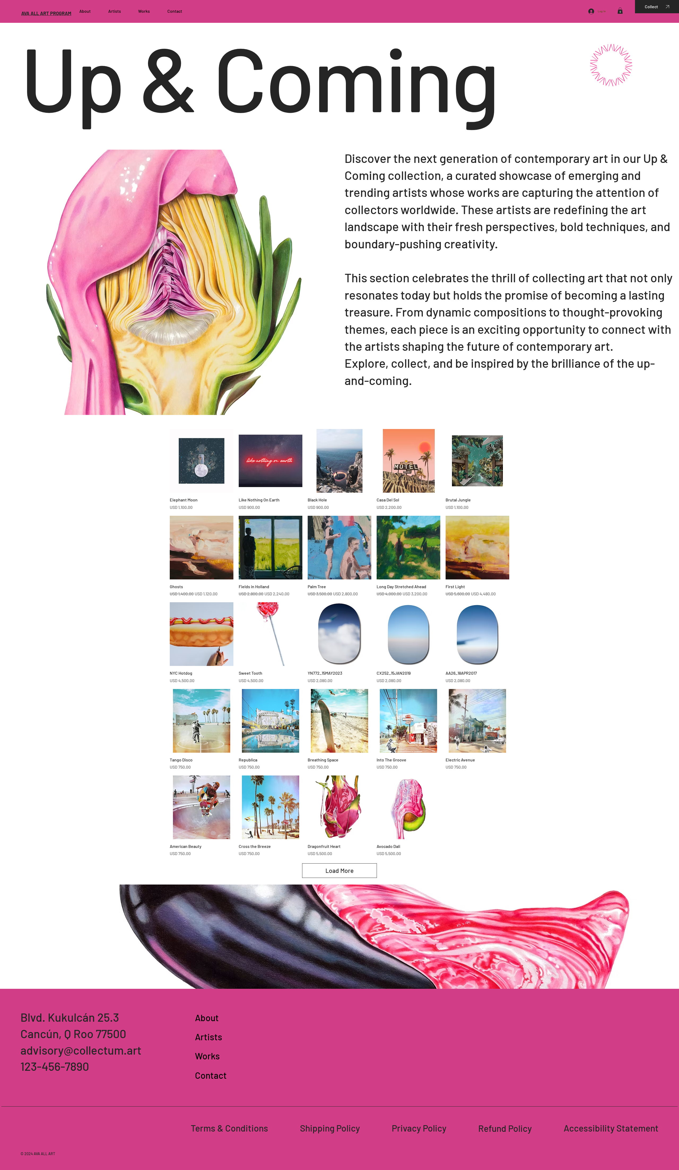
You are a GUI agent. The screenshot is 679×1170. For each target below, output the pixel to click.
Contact (211, 1075)
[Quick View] (201, 461)
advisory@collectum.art (80, 1050)
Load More (339, 870)
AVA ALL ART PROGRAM (46, 13)
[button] (620, 10)
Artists (208, 1036)
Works (207, 1055)
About (207, 1017)
